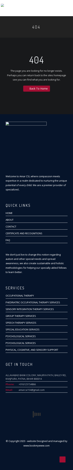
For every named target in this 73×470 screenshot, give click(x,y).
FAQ (8, 240)
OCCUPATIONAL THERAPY (20, 295)
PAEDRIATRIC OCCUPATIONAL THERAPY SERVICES (33, 302)
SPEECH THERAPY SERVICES (21, 322)
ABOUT (9, 219)
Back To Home (38, 88)
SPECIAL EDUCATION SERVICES (22, 329)
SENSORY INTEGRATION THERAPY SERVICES (30, 309)
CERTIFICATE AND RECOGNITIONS (24, 233)
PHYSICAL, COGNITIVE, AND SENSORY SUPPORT (32, 349)
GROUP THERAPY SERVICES (21, 316)
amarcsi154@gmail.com (32, 390)
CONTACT (11, 226)
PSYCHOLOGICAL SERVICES (21, 336)
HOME (9, 213)
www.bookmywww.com (36, 445)
